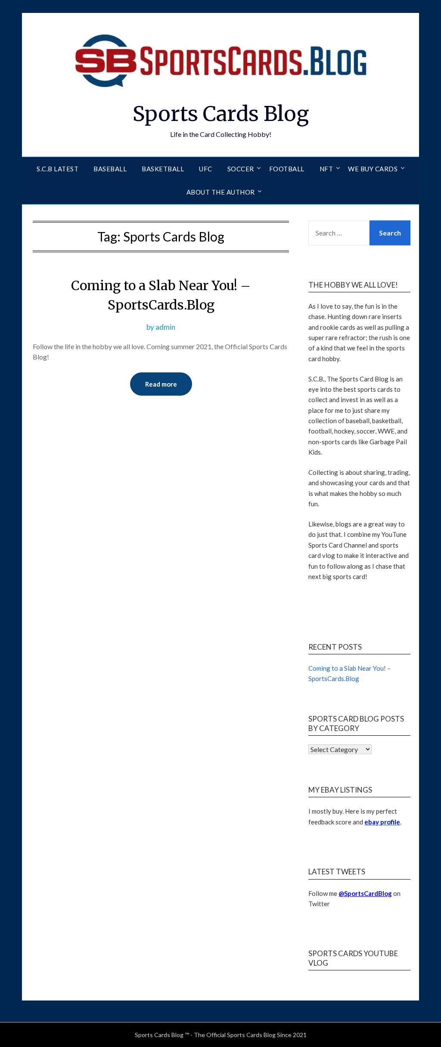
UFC (205, 169)
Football (286, 169)
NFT (326, 169)
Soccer (240, 169)
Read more (161, 384)
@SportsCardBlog (365, 893)
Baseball (110, 169)
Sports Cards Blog (221, 114)
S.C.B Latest (57, 169)
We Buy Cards (373, 169)
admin (165, 326)
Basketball (163, 169)
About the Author (220, 192)
